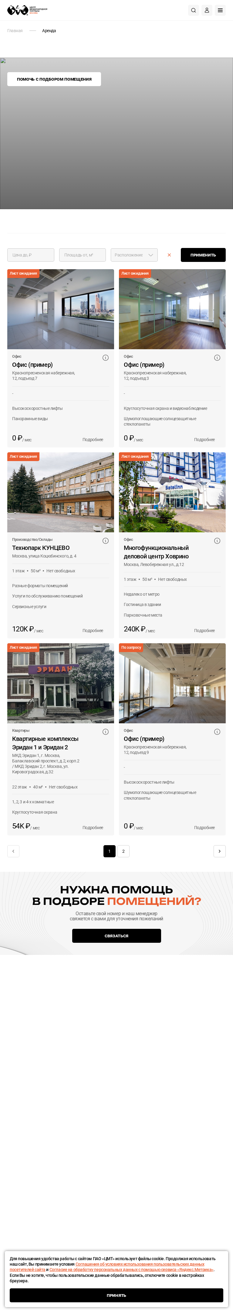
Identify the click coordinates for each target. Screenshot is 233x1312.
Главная (15, 30)
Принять (116, 1295)
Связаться (116, 936)
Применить (203, 255)
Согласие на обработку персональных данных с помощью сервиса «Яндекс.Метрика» (131, 1269)
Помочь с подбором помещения (54, 79)
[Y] (169, 255)
